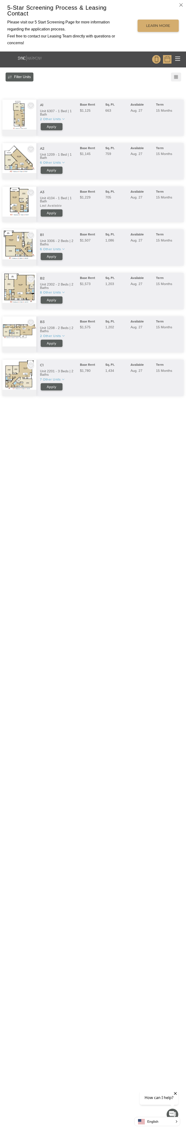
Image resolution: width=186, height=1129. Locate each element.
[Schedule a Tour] (167, 59)
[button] (157, 1121)
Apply (51, 127)
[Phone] (156, 59)
